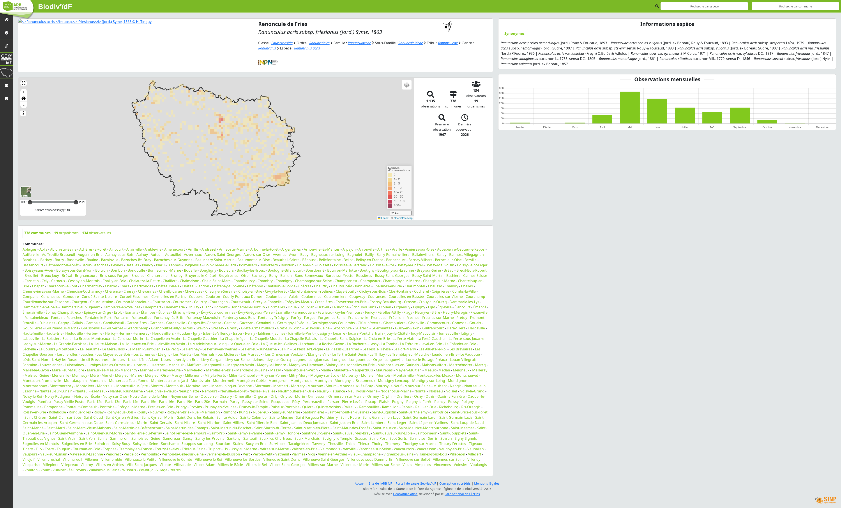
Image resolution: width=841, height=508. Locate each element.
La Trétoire (409, 343)
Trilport (214, 448)
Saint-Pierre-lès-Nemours (186, 433)
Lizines (258, 359)
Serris (433, 438)
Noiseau (436, 391)
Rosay (99, 412)
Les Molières (227, 354)
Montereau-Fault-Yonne (128, 380)
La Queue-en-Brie (244, 343)
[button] (23, 83)
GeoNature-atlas (405, 494)
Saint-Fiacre (350, 417)
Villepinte (50, 464)
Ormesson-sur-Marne (346, 396)
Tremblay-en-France (135, 448)
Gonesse (459, 322)
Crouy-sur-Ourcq (433, 301)
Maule (326, 370)
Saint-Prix (217, 433)
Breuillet (31, 275)
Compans (30, 296)
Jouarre (339, 333)
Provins (195, 406)
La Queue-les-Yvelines (279, 343)
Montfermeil (223, 380)
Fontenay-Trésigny (273, 317)
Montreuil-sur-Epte (132, 385)
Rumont (229, 412)
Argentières (291, 249)
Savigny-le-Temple (337, 438)
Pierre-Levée (352, 401)
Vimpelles (423, 464)
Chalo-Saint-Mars (216, 280)
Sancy (188, 438)
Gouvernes (114, 328)
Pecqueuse (280, 401)
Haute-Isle (54, 333)
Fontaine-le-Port (98, 317)
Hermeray (141, 333)
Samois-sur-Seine (145, 438)
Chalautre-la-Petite (144, 280)
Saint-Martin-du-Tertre (272, 427)
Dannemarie (174, 307)
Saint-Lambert (373, 422)
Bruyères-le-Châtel (200, 275)
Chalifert (170, 280)
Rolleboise (57, 412)
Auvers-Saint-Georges (223, 254)
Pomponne (53, 406)
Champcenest (346, 280)
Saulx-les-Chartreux (276, 438)
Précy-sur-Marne (131, 406)
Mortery (298, 385)
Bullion (286, 275)
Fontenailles (141, 317)
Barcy (59, 259)
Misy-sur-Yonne (273, 375)
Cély (45, 280)
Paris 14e (130, 401)
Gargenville (175, 322)
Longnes (339, 359)
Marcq (480, 364)
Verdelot (131, 454)
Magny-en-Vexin (240, 364)
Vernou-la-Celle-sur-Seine (183, 454)
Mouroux (315, 385)
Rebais (406, 406)
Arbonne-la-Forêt (264, 249)
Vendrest (113, 454)
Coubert (196, 296)
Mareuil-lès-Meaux (102, 370)
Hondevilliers (163, 333)
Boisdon (287, 265)
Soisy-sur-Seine (145, 443)
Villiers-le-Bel (256, 464)
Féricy (370, 312)
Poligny (467, 401)
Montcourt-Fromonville (42, 380)
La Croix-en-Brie (377, 338)
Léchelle (29, 349)
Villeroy (87, 464)
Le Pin (285, 349)
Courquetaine (101, 301)
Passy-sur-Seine (255, 401)
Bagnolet (354, 254)
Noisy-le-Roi (32, 396)
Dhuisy (193, 307)
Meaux (430, 370)
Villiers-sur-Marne (323, 464)
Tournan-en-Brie (86, 448)
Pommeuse (32, 406)
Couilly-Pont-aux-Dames (243, 296)
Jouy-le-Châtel (397, 333)
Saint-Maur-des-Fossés (351, 427)
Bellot (348, 259)
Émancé (479, 307)
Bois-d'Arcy (269, 265)
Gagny (63, 322)
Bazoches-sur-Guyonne (173, 259)
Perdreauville (314, 401)
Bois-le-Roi (305, 265)
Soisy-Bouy (121, 443)
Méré (94, 375)
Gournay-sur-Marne (61, 328)
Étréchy (179, 312)
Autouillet (173, 254)
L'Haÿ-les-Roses (65, 359)
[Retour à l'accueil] (6, 19)
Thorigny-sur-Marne (419, 443)
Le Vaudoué (470, 354)
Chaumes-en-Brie (387, 286)
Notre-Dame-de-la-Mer (149, 396)
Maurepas (384, 370)
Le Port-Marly (405, 349)
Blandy (147, 265)
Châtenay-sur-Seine (228, 286)
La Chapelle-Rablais (301, 338)
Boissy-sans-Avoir (39, 270)
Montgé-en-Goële (251, 380)
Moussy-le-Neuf (389, 385)
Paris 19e (184, 401)
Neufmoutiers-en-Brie (296, 391)
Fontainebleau (36, 317)
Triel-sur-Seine (193, 448)
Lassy (373, 343)
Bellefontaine (330, 259)
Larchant (307, 343)
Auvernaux (193, 254)
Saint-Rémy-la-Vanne (245, 433)
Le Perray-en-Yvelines (220, 349)
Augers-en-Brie (90, 254)
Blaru (160, 265)
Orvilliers (403, 396)
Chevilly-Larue (170, 291)
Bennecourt (396, 259)
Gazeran (246, 322)
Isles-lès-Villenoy (216, 333)
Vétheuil (282, 454)
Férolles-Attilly (389, 312)
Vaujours (30, 454)
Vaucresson (426, 448)
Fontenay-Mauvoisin (203, 317)
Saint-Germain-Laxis (455, 417)
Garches (156, 322)
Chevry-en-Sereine (220, 291)
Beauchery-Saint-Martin (215, 259)
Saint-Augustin (384, 412)
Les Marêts (182, 354)
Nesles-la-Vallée (262, 391)
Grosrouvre (342, 328)
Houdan (183, 333)
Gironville (416, 322)
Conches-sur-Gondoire (60, 296)
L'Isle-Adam (148, 359)
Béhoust (309, 259)
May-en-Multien (409, 370)
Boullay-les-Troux (251, 270)
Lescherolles (67, 354)
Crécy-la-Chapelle (267, 301)
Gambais (93, 322)
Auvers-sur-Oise (257, 254)
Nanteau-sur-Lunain (55, 391)
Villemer (92, 459)
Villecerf (474, 454)
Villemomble (111, 459)
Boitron (101, 270)
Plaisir (384, 401)
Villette (165, 464)
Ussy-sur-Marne (244, 448)
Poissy (453, 401)
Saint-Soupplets (453, 433)
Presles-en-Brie (160, 406)
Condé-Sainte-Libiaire (99, 296)
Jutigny (466, 333)
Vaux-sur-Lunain (53, 454)
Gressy (232, 328)
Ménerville (60, 375)
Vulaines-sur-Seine (104, 470)
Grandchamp (137, 328)
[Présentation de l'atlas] (6, 32)
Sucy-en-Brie (256, 443)
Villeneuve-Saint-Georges (324, 459)
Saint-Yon (87, 438)
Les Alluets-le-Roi (433, 349)
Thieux (363, 443)
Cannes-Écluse (475, 275)
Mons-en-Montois (375, 375)
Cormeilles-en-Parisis (168, 296)
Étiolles (164, 312)
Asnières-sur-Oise (419, 249)
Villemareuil (72, 459)
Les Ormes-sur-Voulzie (284, 354)
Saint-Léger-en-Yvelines (428, 422)
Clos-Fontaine (400, 291)
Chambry (265, 280)
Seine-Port (378, 438)
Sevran (446, 438)
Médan (444, 370)
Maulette (341, 370)
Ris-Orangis (471, 406)
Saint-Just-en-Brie (344, 422)
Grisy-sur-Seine (317, 328)
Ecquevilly (402, 307)
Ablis (43, 249)
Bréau (449, 270)
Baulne (92, 259)
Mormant (262, 385)
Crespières (324, 301)
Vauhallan (475, 448)
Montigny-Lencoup (393, 380)
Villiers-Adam (204, 464)
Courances (377, 296)
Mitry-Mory (298, 375)
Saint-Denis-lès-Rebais (195, 417)
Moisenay (350, 375)
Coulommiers (335, 296)
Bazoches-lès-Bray (136, 259)
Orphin (388, 396)
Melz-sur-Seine (37, 375)
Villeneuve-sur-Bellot (413, 459)
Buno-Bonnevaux (309, 275)
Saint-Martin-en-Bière (312, 427)
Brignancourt (86, 275)
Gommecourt (438, 322)
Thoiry (377, 443)
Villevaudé (182, 464)
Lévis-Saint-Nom (36, 359)
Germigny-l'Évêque (293, 322)
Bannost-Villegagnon (466, 254)
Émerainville (33, 312)
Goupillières (32, 328)
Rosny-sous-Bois (120, 412)
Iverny (250, 333)
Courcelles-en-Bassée (406, 296)
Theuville (335, 443)
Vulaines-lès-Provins (69, 470)
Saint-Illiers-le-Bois (262, 422)
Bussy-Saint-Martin (427, 275)
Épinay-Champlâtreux (63, 312)
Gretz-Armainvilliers (257, 328)
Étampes (148, 312)
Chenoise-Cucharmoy (84, 291)
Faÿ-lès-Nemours (348, 312)
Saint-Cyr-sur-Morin (158, 417)
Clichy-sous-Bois (372, 291)
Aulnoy (142, 254)
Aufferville (31, 254)
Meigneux (461, 370)
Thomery (392, 443)
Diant (206, 307)
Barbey (46, 259)
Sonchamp (170, 443)
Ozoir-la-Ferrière (451, 396)
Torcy (49, 448)
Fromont (477, 317)
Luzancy (139, 364)
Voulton (31, 470)
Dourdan (307, 307)
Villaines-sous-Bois (431, 454)
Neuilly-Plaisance (331, 391)
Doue (292, 307)
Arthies (383, 249)
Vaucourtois (404, 448)
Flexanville (479, 312)
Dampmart (152, 307)
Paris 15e (148, 401)
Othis (430, 396)
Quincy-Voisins (328, 406)
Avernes (279, 254)
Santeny (233, 438)
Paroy (234, 401)
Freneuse (378, 317)
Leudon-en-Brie (445, 354)
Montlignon (457, 380)
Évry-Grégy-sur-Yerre (255, 312)
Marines (147, 370)
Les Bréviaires (460, 349)
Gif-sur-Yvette (369, 322)
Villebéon (457, 454)
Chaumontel (415, 286)
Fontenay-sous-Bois (239, 317)
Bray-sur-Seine (429, 270)
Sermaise (417, 438)
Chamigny (284, 280)
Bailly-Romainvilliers (392, 254)
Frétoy (462, 317)
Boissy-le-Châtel (410, 265)
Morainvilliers (197, 385)
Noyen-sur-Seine (184, 396)
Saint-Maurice (384, 427)
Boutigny (367, 270)
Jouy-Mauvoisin (423, 333)
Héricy (110, 333)
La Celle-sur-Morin (128, 338)
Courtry (200, 301)
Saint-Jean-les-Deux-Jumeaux (303, 422)
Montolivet (85, 385)
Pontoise (107, 406)
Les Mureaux (251, 354)
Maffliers (194, 364)
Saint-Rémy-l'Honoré (282, 433)
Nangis (455, 385)
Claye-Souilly (346, 291)
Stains (238, 443)
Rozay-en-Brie (178, 412)
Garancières (137, 322)
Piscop (370, 401)
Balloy (441, 254)
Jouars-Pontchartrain (365, 333)
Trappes (109, 448)
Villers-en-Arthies (110, 464)
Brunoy (176, 275)
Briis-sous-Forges (114, 275)
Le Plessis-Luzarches (343, 349)
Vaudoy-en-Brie (452, 448)
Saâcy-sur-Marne (286, 412)
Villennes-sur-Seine (449, 459)
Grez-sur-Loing (289, 328)
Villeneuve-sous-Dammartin (370, 459)
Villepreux (69, 464)
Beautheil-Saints (286, 259)
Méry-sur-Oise (157, 375)
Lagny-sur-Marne (37, 343)
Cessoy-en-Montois (84, 280)
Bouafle (190, 270)
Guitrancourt (433, 328)
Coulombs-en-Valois (282, 296)
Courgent (79, 301)
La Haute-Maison (103, 343)
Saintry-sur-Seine (316, 433)
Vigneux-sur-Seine (398, 454)
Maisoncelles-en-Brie (357, 364)
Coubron (212, 296)
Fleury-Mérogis (455, 312)
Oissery (225, 396)
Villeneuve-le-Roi (208, 459)
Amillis (193, 249)
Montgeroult (301, 380)
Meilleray (479, 370)
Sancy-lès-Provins (209, 438)
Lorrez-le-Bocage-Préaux (426, 359)
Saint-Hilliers (233, 422)
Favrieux (325, 312)
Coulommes (311, 296)
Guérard (362, 328)
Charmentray (91, 286)
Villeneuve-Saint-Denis (281, 459)
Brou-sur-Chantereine (149, 275)
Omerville (243, 396)
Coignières (440, 291)
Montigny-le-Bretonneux (355, 380)
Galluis (77, 322)
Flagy (408, 312)
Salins (102, 438)
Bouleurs (226, 270)
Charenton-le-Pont (62, 286)
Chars (124, 286)
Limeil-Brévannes (94, 359)
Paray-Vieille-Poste (69, 401)
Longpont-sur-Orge (365, 359)
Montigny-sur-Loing (428, 380)
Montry (157, 385)
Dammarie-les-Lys (464, 301)
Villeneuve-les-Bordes (242, 459)
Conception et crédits (455, 483)
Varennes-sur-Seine (375, 448)
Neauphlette (188, 391)
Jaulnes (279, 333)
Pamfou (44, 401)
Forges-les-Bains (331, 317)
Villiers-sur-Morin (355, 464)
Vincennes (442, 464)
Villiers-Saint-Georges (287, 464)
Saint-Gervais (161, 422)
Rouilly (141, 412)
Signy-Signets (466, 438)
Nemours (209, 391)
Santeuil (250, 438)
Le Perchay (191, 349)
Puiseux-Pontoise (285, 406)
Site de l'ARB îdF (380, 483)
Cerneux (58, 280)
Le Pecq (172, 349)
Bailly (369, 254)
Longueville (394, 359)
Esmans (131, 312)
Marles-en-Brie (168, 370)
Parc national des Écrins (462, 494)
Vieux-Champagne (365, 454)
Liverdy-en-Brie (186, 359)
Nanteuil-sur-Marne (126, 391)
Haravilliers (456, 328)
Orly (273, 396)
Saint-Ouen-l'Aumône (65, 433)
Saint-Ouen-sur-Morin (104, 433)
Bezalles (132, 265)
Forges (309, 317)
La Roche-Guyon (330, 343)
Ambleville (153, 249)
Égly (431, 307)
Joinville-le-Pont (301, 333)
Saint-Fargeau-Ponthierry (317, 417)
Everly (193, 312)
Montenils (98, 380)
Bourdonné (315, 270)
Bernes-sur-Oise (448, 259)
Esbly (118, 312)
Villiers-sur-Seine (386, 464)
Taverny (318, 443)
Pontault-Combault (81, 406)
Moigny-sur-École (324, 375)
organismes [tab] (66, 232)
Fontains (121, 317)
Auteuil (156, 254)
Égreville (445, 307)
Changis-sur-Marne (439, 280)
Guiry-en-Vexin (407, 328)
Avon (293, 254)
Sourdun (223, 443)
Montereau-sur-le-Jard (169, 380)
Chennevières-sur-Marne (43, 291)
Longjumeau (319, 359)
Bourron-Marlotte (342, 270)
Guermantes (381, 328)
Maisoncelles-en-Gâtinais (398, 364)
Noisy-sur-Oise (115, 396)
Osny (418, 396)
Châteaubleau (167, 286)
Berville (471, 259)
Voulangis (478, 464)
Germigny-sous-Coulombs (333, 322)
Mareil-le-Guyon (36, 370)
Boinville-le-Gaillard (220, 265)
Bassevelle (75, 259)
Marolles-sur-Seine (251, 370)
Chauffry (321, 286)
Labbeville (31, 338)
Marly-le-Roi (193, 370)
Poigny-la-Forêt (418, 401)
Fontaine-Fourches (66, 317)
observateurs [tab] (96, 232)
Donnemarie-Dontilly (247, 307)
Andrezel (208, 249)
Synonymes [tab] (514, 33)
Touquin (63, 448)
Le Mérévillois (113, 349)
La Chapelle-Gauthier (200, 338)
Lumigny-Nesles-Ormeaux (108, 364)
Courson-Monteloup (133, 301)
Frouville (30, 322)
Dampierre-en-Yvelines (121, 307)
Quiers (307, 406)
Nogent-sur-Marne (396, 391)
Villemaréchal (48, 459)
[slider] (76, 202)
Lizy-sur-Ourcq (279, 359)
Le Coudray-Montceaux (58, 349)
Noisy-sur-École (87, 396)
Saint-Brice (439, 412)
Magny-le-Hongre (271, 364)
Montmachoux (35, 385)
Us (225, 448)
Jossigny (323, 333)
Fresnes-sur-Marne (438, 317)
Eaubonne (340, 307)
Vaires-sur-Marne (274, 448)
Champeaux (370, 280)
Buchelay (258, 275)
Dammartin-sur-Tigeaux (80, 307)
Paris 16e (166, 401)
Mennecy (79, 375)
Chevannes (147, 291)
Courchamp (475, 296)
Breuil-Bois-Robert (471, 270)
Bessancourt (33, 265)
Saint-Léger (397, 422)
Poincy (439, 401)
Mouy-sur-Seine (418, 385)
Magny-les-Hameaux (306, 364)
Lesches (87, 354)
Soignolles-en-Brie (77, 443)
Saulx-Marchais (307, 438)
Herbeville (94, 333)
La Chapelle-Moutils (266, 338)
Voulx (45, 470)
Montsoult (174, 385)
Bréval (67, 275)
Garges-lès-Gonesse (204, 322)
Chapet (38, 286)
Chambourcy (244, 280)
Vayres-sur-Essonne (86, 454)
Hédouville (74, 333)
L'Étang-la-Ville (317, 354)
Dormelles (276, 307)
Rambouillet (369, 406)
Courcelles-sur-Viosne (445, 296)
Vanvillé (349, 448)
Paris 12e (94, 401)
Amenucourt (174, 249)
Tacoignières (298, 443)
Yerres (175, 470)
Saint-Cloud (93, 417)
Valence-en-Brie (305, 448)
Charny (111, 286)
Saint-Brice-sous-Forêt (469, 412)
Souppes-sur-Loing (197, 443)
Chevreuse (193, 291)
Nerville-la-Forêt (233, 391)
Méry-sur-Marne (128, 375)
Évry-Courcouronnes (218, 312)
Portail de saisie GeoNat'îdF (416, 483)
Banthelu (30, 259)
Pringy (181, 406)
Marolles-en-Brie (219, 370)
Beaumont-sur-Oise (253, 259)
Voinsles (461, 464)
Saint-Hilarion (209, 422)
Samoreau (171, 438)
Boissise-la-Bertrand (350, 265)
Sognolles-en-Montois (41, 443)
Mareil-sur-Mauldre (68, 370)
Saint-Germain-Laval (419, 417)
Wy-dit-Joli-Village (153, 470)
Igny (196, 333)
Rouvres (157, 412)
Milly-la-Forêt (215, 375)
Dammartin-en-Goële (40, 307)
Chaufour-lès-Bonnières (351, 286)
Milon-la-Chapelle (243, 375)
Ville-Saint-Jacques (142, 464)
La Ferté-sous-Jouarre (466, 338)
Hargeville (476, 328)
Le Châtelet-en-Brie (460, 343)
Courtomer (182, 301)
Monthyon (323, 380)
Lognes (300, 359)
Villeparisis (31, 464)
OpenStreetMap (403, 218)
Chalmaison (189, 280)
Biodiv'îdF (55, 7)
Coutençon (219, 301)
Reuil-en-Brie (425, 406)
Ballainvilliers (423, 254)
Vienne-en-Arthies (333, 454)
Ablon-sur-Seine (63, 249)
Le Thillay (377, 354)
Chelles (467, 286)
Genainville (265, 322)
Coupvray (357, 296)
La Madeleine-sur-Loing (207, 343)
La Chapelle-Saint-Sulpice (340, 338)
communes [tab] (37, 232)
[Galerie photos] (6, 98)
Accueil (360, 483)
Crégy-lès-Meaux (298, 301)
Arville (397, 249)
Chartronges (142, 286)
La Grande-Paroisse (70, 343)
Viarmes (298, 454)
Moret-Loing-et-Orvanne (231, 385)
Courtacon (161, 301)
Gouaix (475, 322)
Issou (237, 333)
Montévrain (200, 380)
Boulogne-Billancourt (285, 270)
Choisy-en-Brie (250, 291)
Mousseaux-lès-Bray (356, 385)
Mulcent (440, 385)
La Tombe (389, 343)
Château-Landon (195, 286)
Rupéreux (261, 412)
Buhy (273, 275)
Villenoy (473, 459)
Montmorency (61, 385)
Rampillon (390, 406)
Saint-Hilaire (185, 422)
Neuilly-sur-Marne (363, 391)
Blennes (174, 265)
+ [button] (24, 92)
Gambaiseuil (113, 322)
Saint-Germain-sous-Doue (81, 422)
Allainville (134, 249)
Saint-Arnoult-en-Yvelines (348, 412)
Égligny (419, 307)
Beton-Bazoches (94, 265)
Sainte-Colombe (253, 417)
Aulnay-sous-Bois (119, 254)
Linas (132, 359)
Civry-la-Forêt (276, 291)
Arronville (367, 249)
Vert (246, 454)
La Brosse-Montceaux (92, 338)
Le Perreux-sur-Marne (258, 349)
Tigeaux (475, 443)
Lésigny (164, 354)
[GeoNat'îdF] (6, 59)
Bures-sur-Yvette (339, 275)
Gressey (217, 328)
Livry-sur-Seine (237, 359)
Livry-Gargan (212, 359)
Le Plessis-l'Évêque (307, 349)
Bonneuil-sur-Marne (164, 270)
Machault (176, 364)
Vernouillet (150, 454)
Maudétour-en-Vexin (301, 370)
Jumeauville (448, 333)
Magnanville (214, 364)
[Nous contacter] (6, 85)
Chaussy (435, 286)
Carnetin (32, 280)
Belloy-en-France (369, 259)
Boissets (324, 265)
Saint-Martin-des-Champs (187, 427)
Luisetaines (74, 364)
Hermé (124, 333)
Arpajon (349, 249)
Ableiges (30, 249)
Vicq (311, 454)
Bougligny (208, 270)
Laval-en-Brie (431, 343)
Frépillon (396, 317)
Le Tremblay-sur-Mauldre (408, 354)
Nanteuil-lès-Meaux (91, 391)
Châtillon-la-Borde (280, 286)
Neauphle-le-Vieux (161, 391)
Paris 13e (112, 401)
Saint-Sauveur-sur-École (393, 433)
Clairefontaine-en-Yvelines (311, 291)
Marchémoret (460, 364)
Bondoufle (136, 270)
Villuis (407, 464)
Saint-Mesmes (462, 427)
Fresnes (412, 317)
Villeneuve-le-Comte (175, 459)
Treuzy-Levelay (167, 448)
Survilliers (277, 443)
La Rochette (357, 343)
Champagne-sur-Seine (313, 280)
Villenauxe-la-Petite (140, 459)
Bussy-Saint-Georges (392, 275)
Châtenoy (255, 286)
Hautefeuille (33, 333)
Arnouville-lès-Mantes (322, 249)
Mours (331, 385)
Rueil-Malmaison (206, 412)
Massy (275, 370)
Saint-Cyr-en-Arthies (122, 417)
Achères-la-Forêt (92, 249)
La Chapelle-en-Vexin (163, 338)
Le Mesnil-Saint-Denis (145, 349)
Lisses (166, 359)
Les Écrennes (144, 354)
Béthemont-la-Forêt (62, 265)
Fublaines (47, 322)
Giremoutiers (394, 322)
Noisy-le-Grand (472, 391)
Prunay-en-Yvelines (220, 406)
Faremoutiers (304, 312)
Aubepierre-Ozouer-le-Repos (461, 249)
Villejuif (29, 459)
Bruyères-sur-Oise (234, 275)
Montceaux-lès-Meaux (435, 375)
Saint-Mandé (33, 427)
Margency (128, 370)
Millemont (193, 375)
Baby (304, 254)
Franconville (358, 317)
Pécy (296, 401)
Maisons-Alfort (434, 364)
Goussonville (91, 328)
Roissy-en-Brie (34, 412)
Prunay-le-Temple (253, 406)
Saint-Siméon (426, 433)
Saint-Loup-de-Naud (467, 422)
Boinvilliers (248, 265)
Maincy (331, 364)
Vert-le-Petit (262, 454)
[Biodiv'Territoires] (6, 72)
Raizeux (350, 406)
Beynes (117, 265)
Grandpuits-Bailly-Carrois (172, 328)
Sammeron (119, 438)
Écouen (385, 307)
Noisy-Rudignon (58, 396)
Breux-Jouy (50, 275)
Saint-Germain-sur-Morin (126, 422)
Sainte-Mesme (281, 417)
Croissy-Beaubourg (385, 301)
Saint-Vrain (67, 438)
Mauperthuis (362, 370)
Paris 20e (202, 401)
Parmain (220, 401)
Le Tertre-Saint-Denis (349, 354)
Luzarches (157, 364)
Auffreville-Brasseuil (58, 254)
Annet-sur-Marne (233, 249)
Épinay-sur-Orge (97, 312)
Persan (333, 401)
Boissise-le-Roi (382, 265)
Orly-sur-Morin (292, 396)
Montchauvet (467, 375)
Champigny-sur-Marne (401, 280)
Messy (176, 375)
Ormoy (373, 396)
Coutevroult (240, 301)
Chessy (129, 291)
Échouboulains (364, 307)
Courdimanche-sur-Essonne (46, 301)
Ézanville (283, 312)
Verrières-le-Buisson (223, 454)
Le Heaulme (89, 349)
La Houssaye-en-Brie (137, 343)
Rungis (244, 412)
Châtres (304, 286)
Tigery (28, 448)
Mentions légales (486, 483)
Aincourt (116, 249)
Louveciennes (51, 364)
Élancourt (462, 307)
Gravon (202, 328)
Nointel (420, 391)
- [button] (24, 105)
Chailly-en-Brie (114, 280)
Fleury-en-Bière (427, 312)
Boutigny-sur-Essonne (395, 270)
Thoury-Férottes (452, 443)
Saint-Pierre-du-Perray (143, 433)
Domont (221, 307)
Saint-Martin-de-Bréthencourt (138, 427)
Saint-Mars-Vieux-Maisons (89, 427)
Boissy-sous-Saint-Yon (74, 270)
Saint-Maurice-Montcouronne (423, 427)
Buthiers (453, 275)
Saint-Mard (55, 427)
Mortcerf (280, 385)
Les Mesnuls (204, 354)
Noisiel (451, 391)
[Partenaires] (6, 45)
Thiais (350, 443)
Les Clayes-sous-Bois (114, 354)
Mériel (107, 375)
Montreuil (105, 385)
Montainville (403, 375)
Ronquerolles (80, 412)
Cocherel (421, 291)
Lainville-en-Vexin (171, 343)
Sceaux (361, 438)
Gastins (230, 322)
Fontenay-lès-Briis (169, 317)
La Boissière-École (56, 338)
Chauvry (451, 286)
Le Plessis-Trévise (376, 349)
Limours (118, 359)
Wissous (129, 470)
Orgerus (261, 396)
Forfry (296, 317)
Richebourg (448, 406)
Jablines (264, 333)
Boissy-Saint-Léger (472, 265)
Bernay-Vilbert (420, 259)
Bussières (364, 275)
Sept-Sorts (398, 438)
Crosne (410, 301)
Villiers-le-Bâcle (230, 464)
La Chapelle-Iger (233, 338)
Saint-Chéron (35, 417)
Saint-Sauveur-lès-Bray (351, 433)
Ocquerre (209, 396)
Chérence (113, 291)
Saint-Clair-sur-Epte (65, 417)
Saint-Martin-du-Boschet (231, 427)
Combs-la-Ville (464, 291)
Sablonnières (314, 412)
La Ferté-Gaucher (431, 338)
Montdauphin (75, 380)
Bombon (118, 270)
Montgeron (278, 380)
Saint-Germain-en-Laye (381, 417)
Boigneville (192, 265)
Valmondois (330, 448)
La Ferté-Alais (404, 338)
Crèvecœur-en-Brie (351, 301)
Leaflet (384, 218)
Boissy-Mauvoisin (440, 265)
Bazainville (109, 259)
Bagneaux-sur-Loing (328, 254)
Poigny (397, 401)
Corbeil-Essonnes (134, 296)
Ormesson (316, 396)
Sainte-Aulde (227, 417)
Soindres (102, 443)
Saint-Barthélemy (413, 412)
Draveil (323, 307)
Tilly (39, 448)
